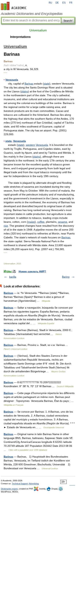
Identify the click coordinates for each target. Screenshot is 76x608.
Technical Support (20, 483)
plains (24, 91)
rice (6, 225)
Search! (67, 20)
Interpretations (20, 36)
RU (50, 2)
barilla (12, 276)
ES (64, 2)
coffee (40, 221)
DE (57, 2)
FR (70, 2)
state (46, 83)
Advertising (34, 483)
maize (31, 221)
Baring (66, 276)
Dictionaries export (9, 489)
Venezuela (11, 79)
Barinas (29, 83)
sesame (62, 221)
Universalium (38, 30)
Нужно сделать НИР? (32, 271)
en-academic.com (14, 6)
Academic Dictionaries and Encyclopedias (32, 14)
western (30, 144)
